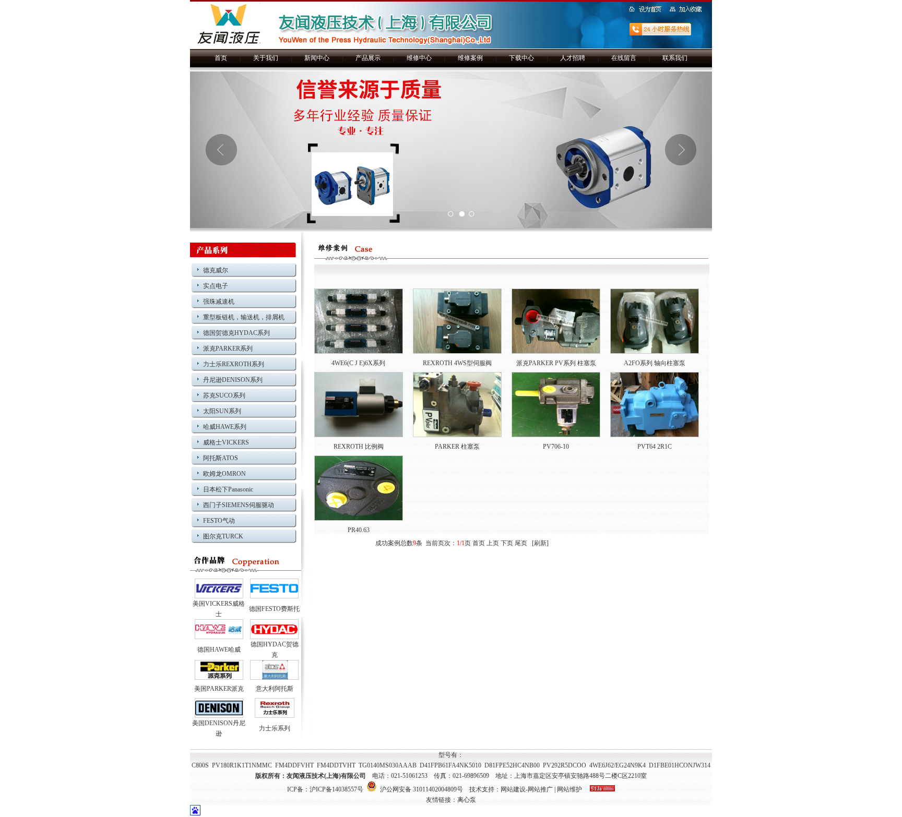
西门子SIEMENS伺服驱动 (238, 505)
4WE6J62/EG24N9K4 (617, 765)
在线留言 (623, 58)
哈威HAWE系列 (224, 426)
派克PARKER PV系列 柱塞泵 (556, 363)
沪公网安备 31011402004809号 (420, 789)
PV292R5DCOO (564, 765)
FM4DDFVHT (294, 765)
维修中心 (419, 58)
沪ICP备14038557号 (336, 789)
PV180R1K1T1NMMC (242, 765)
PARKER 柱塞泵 (457, 446)
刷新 (540, 543)
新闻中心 (316, 58)
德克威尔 (215, 270)
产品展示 (368, 58)
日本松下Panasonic (228, 489)
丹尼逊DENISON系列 (233, 379)
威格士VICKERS (226, 442)
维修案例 (470, 58)
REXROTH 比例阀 (359, 446)
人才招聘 (572, 58)
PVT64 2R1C (654, 446)
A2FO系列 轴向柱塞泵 (654, 363)
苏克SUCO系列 (224, 395)
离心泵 (466, 799)
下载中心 (521, 58)
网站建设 (513, 789)
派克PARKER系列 (228, 348)
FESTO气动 (219, 520)
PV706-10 (556, 446)
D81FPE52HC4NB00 (512, 765)
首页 (221, 58)
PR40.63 (359, 530)
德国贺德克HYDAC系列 (236, 333)
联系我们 (674, 58)
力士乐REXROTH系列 (233, 364)
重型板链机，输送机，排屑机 (243, 317)
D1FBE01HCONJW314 (679, 765)
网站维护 (569, 789)
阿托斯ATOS (220, 458)
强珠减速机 (218, 301)
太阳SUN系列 (222, 411)
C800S (200, 765)
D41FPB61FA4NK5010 (450, 765)
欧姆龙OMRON (224, 473)
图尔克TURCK (223, 536)
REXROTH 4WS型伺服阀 (457, 363)
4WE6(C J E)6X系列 (358, 363)
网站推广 (540, 789)
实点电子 (215, 286)
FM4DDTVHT (336, 765)
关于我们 (265, 58)
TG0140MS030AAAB (388, 765)
